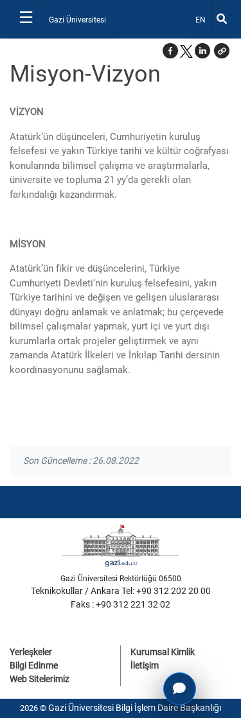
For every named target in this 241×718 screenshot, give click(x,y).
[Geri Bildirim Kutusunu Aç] (179, 688)
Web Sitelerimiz (39, 679)
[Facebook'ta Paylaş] (170, 50)
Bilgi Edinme (34, 665)
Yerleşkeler (31, 652)
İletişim (144, 665)
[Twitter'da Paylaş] (186, 50)
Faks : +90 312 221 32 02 (120, 604)
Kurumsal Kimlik (162, 652)
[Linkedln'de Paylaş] (202, 50)
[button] (221, 50)
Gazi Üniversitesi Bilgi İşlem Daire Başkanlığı (134, 708)
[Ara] (222, 19)
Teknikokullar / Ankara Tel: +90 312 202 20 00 (121, 591)
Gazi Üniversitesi (77, 19)
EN (203, 19)
